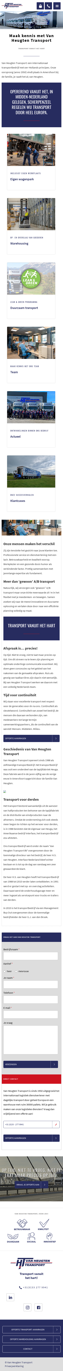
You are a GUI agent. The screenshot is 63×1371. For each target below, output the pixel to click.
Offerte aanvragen (15, 738)
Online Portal (40, 5)
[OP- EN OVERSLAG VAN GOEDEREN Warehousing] (31, 253)
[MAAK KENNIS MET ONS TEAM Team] (31, 382)
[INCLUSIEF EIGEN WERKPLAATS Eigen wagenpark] (31, 189)
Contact (27, 1348)
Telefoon (9, 992)
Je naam (8, 977)
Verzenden (11, 1064)
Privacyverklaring (14, 1366)
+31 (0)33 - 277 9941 (14, 1124)
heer (9, 971)
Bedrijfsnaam (11, 949)
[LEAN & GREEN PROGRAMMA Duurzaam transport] (31, 318)
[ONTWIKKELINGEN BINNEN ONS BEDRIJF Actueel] (31, 446)
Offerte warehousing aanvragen (28, 1339)
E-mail (7, 1007)
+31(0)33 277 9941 (48, 5)
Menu (57, 5)
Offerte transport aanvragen (27, 1329)
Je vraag (7, 1022)
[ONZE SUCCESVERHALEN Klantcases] (31, 510)
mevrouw (23, 971)
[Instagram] (27, 1307)
